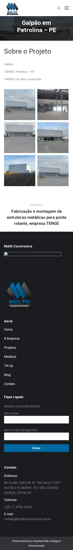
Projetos (10, 348)
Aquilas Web (41, 541)
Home (8, 329)
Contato (9, 384)
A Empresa (11, 338)
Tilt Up (8, 366)
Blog (7, 375)
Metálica (10, 357)
